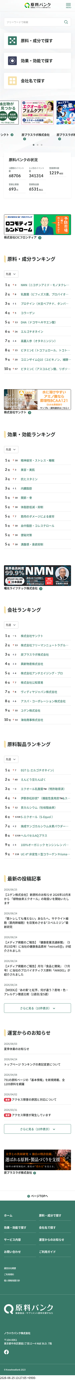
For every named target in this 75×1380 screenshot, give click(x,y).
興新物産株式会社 (32, 664)
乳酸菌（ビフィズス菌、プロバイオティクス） (46, 294)
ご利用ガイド (47, 1251)
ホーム (8, 1215)
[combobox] (11, 274)
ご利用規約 (9, 1274)
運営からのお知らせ (51, 1239)
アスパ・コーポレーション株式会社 (43, 701)
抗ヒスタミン (29, 479)
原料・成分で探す (50, 1215)
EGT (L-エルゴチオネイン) (37, 770)
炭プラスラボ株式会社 (35, 654)
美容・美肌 (28, 469)
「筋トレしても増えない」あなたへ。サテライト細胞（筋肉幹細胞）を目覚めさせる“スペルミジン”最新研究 (36, 922)
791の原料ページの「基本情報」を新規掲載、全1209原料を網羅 (34, 1082)
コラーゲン (28, 313)
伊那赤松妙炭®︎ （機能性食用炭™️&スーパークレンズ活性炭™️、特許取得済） (46, 798)
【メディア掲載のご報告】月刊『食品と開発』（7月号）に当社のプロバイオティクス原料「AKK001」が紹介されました (37, 970)
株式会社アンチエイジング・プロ (42, 673)
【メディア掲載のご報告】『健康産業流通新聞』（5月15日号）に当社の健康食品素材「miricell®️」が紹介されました (37, 946)
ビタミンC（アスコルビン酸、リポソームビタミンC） (46, 369)
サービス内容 (12, 1239)
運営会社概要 (10, 1268)
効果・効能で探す (15, 1227)
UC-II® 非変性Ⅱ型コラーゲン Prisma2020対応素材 (46, 854)
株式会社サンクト (32, 636)
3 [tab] (41, 145)
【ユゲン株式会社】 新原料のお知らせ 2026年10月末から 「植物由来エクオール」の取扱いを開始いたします (37, 898)
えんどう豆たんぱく (33, 779)
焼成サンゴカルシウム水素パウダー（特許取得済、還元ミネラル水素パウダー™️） (46, 826)
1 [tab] (33, 145)
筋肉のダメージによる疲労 (37, 516)
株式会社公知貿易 (32, 682)
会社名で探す (47, 1227)
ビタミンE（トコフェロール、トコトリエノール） (46, 350)
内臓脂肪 (26, 488)
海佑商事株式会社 (32, 719)
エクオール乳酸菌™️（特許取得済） (43, 789)
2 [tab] (37, 145)
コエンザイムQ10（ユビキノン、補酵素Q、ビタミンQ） (46, 359)
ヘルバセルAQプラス (34, 835)
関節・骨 (26, 497)
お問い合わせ (12, 1251)
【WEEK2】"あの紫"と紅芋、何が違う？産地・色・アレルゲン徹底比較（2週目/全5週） (36, 992)
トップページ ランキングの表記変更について (32, 1064)
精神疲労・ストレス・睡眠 (37, 460)
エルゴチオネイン (32, 331)
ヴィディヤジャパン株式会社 (39, 691)
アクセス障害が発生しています (28, 1115)
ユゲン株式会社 (30, 710)
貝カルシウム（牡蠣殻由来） (39, 807)
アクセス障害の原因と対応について (31, 1099)
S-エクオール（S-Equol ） (37, 817)
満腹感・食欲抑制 (32, 544)
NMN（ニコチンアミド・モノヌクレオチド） (46, 285)
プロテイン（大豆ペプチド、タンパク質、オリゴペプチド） (46, 303)
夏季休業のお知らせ (16, 1049)
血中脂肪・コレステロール (37, 525)
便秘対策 (26, 535)
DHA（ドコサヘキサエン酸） (39, 322)
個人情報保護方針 (12, 1281)
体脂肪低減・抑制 (32, 507)
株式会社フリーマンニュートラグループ (46, 645)
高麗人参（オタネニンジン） (39, 341)
